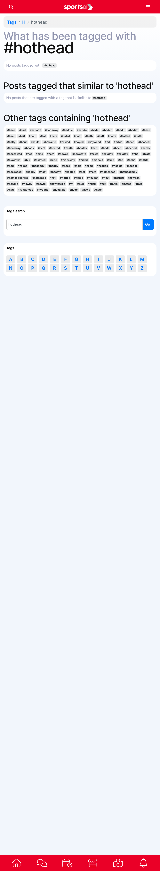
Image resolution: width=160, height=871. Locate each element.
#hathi (89, 136)
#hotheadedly (128, 171)
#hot (82, 171)
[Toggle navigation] (148, 7)
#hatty (11, 142)
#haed (146, 130)
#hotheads (39, 177)
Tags (12, 22)
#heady (29, 148)
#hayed (79, 142)
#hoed (66, 165)
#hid (27, 160)
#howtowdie (57, 183)
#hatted (125, 136)
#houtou (118, 177)
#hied (110, 160)
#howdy (27, 183)
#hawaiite (50, 142)
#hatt (100, 136)
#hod (10, 165)
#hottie (78, 177)
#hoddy (53, 165)
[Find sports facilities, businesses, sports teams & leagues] (118, 863)
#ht (71, 183)
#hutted (127, 183)
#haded (107, 130)
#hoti (53, 177)
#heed (117, 148)
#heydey (122, 153)
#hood (89, 165)
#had (22, 130)
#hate (53, 136)
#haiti (32, 136)
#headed (144, 142)
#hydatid (43, 189)
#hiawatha (13, 160)
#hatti (137, 136)
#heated (54, 148)
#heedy (145, 148)
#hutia (113, 183)
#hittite (143, 160)
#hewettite (79, 153)
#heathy (81, 148)
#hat (43, 136)
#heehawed (14, 153)
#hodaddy (37, 165)
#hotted (65, 177)
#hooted (70, 171)
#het (29, 153)
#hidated (40, 160)
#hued (92, 183)
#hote (92, 171)
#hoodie (117, 165)
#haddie (67, 130)
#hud (80, 183)
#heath (68, 148)
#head (130, 142)
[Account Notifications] (143, 863)
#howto (41, 183)
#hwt (138, 183)
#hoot (42, 171)
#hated (65, 136)
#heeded (131, 148)
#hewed (63, 153)
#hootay (55, 171)
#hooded (102, 165)
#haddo (81, 130)
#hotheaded (108, 171)
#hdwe (118, 142)
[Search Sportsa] (11, 7)
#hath (77, 136)
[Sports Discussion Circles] (42, 863)
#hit (120, 160)
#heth (50, 153)
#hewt (94, 153)
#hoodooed (14, 171)
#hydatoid (59, 189)
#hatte (112, 136)
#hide (53, 160)
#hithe (131, 160)
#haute (35, 142)
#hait (22, 136)
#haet (10, 136)
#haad (11, 130)
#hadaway (51, 130)
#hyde (73, 189)
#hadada (35, 130)
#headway (13, 148)
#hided (83, 160)
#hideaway (68, 160)
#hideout (97, 160)
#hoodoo (132, 165)
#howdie (12, 183)
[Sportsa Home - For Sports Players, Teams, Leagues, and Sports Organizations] (78, 7)
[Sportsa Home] (16, 863)
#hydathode (25, 189)
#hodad (23, 165)
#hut (103, 183)
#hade (95, 130)
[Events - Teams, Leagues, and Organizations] (67, 863)
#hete (39, 153)
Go (147, 224)
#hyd (10, 189)
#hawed (65, 142)
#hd (107, 142)
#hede (105, 148)
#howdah (133, 177)
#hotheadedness (17, 177)
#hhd (135, 153)
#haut (23, 142)
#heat (41, 148)
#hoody (30, 171)
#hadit (120, 130)
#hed (94, 148)
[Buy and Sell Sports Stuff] (92, 863)
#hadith (133, 130)
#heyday (107, 153)
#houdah (92, 177)
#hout (105, 177)
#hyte (97, 189)
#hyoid (86, 189)
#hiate (146, 153)
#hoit (77, 165)
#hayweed (94, 142)
